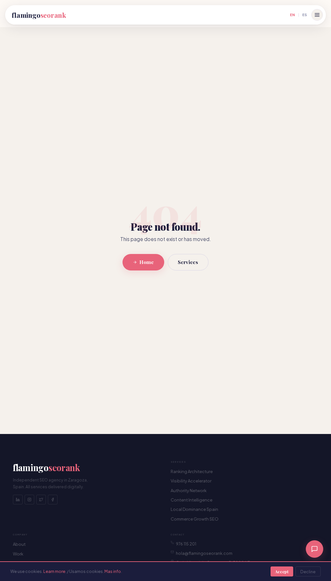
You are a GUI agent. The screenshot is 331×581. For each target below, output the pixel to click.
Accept (281, 571)
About (19, 544)
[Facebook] (53, 499)
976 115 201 (186, 543)
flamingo (39, 14)
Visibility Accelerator (191, 480)
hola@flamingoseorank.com (204, 553)
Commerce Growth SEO (195, 519)
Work (18, 553)
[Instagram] (29, 499)
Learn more (54, 571)
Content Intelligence (191, 499)
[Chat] (314, 549)
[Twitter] (41, 499)
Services (188, 262)
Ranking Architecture (192, 471)
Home (146, 262)
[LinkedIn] (18, 499)
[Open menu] (317, 15)
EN (292, 14)
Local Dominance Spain (194, 509)
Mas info (112, 571)
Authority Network (189, 490)
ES (304, 14)
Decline (307, 571)
